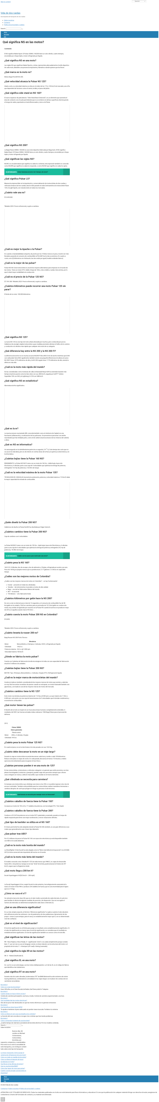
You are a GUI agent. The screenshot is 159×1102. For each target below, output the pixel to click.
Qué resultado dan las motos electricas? (14, 1000)
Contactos (4, 1088)
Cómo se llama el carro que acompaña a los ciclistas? (18, 1014)
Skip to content (6, 2)
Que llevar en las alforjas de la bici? (12, 1064)
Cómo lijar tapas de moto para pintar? (13, 1068)
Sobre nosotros (9, 20)
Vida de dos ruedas (10, 13)
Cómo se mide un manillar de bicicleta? (13, 1057)
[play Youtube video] (37, 123)
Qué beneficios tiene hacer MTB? (11, 1007)
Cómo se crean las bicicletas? (10, 987)
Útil (5, 37)
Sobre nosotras (14, 1088)
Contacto (7, 22)
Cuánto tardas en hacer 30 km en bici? (13, 994)
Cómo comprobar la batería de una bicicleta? (15, 1020)
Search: (3, 28)
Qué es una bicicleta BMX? (9, 1066)
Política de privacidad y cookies (14, 25)
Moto (5, 32)
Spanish (137, 1)
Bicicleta (6, 34)
